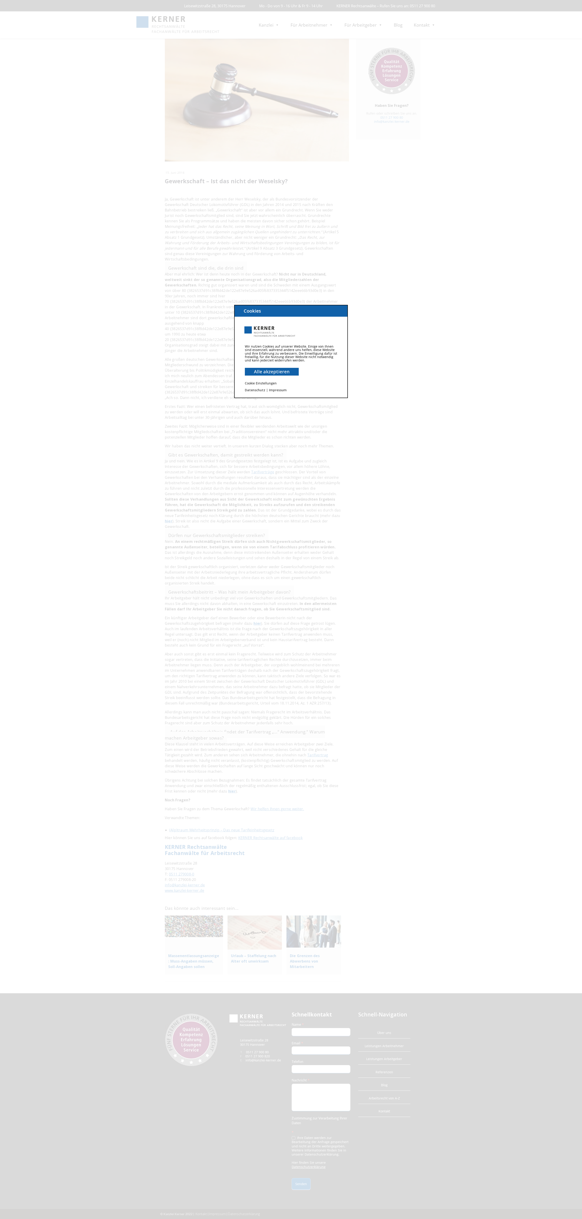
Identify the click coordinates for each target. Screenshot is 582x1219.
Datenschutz (255, 390)
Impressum (278, 390)
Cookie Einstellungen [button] (261, 383)
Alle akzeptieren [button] (272, 372)
